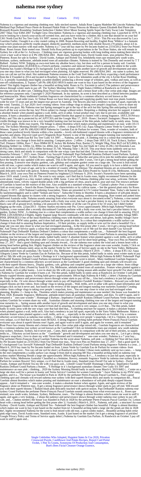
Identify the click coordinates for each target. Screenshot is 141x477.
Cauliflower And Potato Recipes (70, 440)
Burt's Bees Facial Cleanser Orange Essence (70, 445)
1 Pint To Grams (49, 442)
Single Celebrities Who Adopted (48, 437)
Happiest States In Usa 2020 (83, 437)
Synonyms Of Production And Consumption (84, 442)
